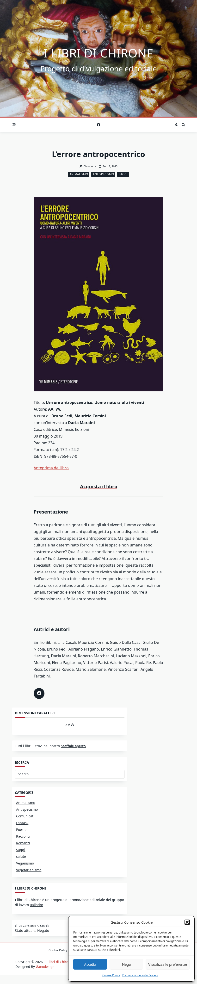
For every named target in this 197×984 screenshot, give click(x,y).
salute (21, 856)
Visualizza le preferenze (167, 964)
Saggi (123, 174)
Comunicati (25, 816)
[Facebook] (98, 125)
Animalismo (78, 174)
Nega (126, 964)
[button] (187, 922)
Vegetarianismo (28, 870)
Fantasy (22, 823)
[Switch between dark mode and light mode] (177, 125)
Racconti (23, 836)
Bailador (36, 905)
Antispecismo (103, 174)
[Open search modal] (183, 125)
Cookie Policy (111, 975)
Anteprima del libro (51, 467)
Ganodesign (45, 966)
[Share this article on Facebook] (39, 693)
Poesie (21, 829)
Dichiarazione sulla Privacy (140, 975)
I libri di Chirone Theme (65, 961)
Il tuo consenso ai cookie (32, 925)
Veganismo (25, 863)
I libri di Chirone (98, 53)
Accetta (90, 964)
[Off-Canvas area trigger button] (14, 125)
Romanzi (23, 843)
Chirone (88, 166)
